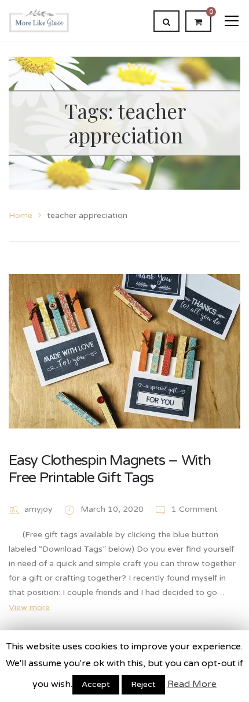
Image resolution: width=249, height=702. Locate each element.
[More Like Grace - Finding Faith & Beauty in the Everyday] (39, 20)
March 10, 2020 (113, 509)
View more (29, 607)
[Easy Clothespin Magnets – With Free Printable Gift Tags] (124, 351)
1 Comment (193, 509)
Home (20, 215)
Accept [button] (96, 684)
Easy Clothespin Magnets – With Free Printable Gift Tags (110, 469)
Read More (192, 684)
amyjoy (38, 509)
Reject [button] (143, 684)
